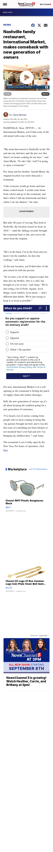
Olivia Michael (19, 115)
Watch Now (45, 4)
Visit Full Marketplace (38, 469)
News (7, 24)
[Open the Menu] (4, 4)
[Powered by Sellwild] (43, 636)
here (5, 450)
